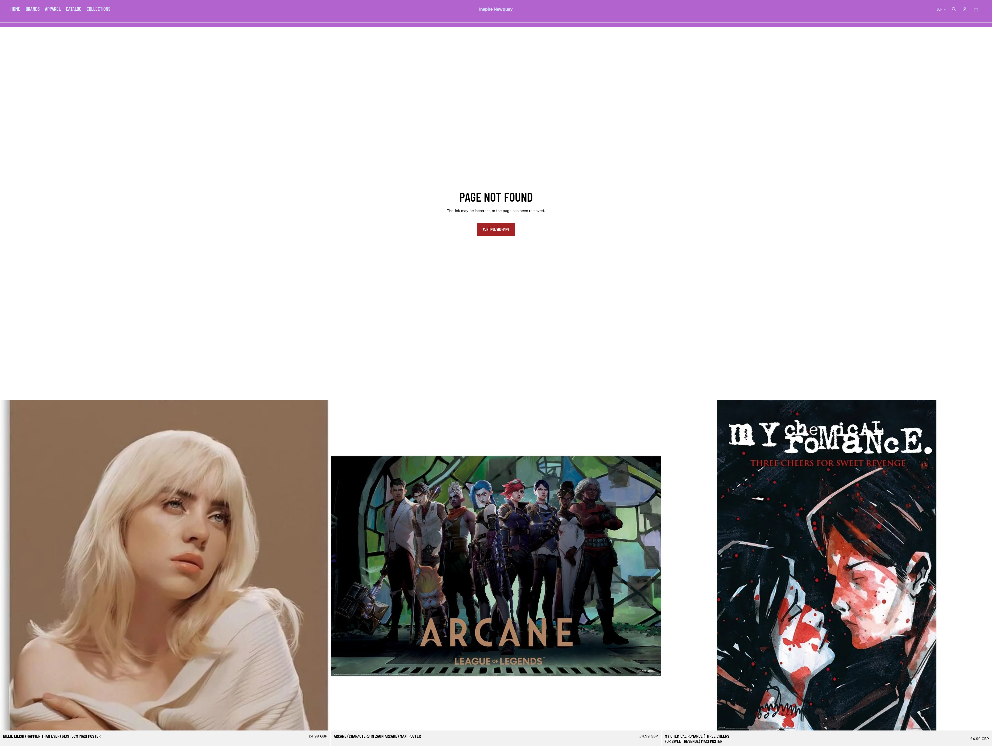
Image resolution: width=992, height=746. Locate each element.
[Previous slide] (8, 565)
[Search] (953, 9)
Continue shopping (496, 229)
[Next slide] (322, 565)
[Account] (964, 9)
